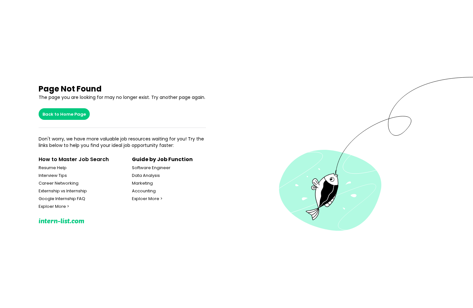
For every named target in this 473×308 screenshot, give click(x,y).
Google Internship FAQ (62, 198)
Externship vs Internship (63, 191)
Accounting (144, 191)
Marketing (142, 183)
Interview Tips (53, 175)
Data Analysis (146, 175)
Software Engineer (151, 167)
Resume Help (53, 167)
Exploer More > (54, 206)
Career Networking (59, 183)
